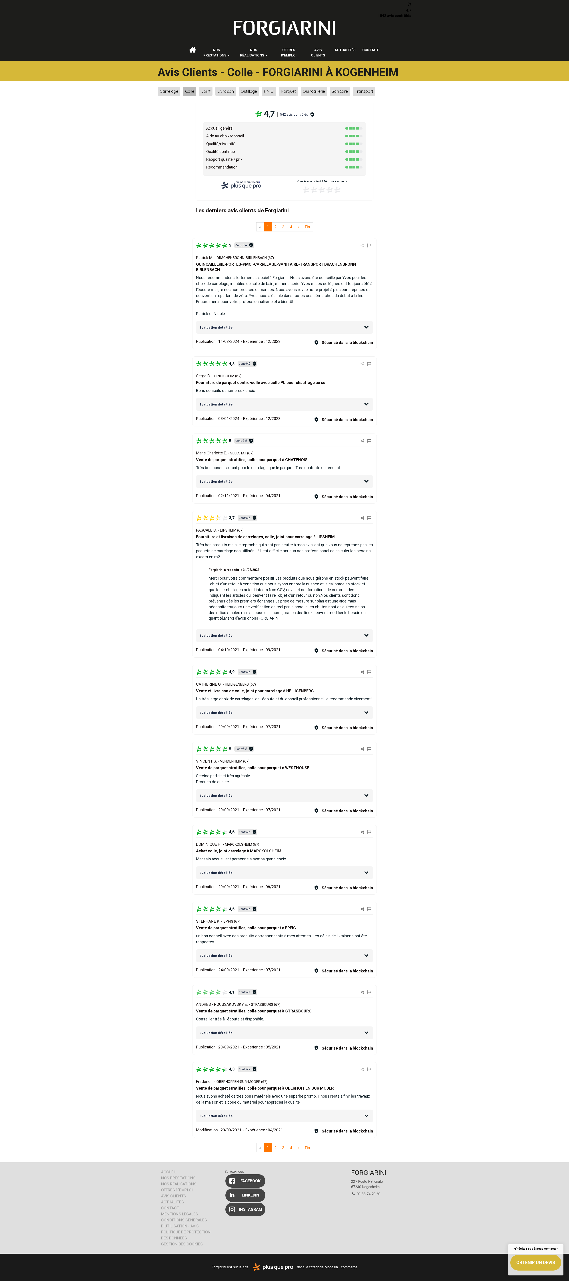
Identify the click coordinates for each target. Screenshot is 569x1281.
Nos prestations (215, 52)
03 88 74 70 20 (368, 1194)
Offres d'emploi (289, 52)
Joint (205, 91)
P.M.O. (269, 91)
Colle (189, 91)
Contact (370, 50)
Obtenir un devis (535, 1262)
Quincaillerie (314, 91)
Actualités (345, 50)
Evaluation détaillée (216, 327)
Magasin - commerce (341, 1267)
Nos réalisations (252, 52)
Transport (364, 91)
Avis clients (318, 52)
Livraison (225, 91)
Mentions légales (179, 1214)
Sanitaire (340, 91)
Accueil (192, 50)
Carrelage (169, 91)
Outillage (249, 91)
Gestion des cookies (182, 1244)
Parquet (288, 91)
